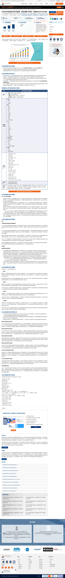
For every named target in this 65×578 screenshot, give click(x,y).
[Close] (49, 277)
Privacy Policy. (42, 295)
